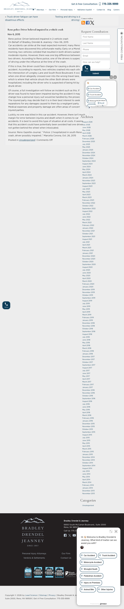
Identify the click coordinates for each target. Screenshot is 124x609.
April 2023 (86, 194)
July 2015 (86, 437)
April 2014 (86, 479)
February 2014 (88, 485)
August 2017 (87, 368)
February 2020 (88, 284)
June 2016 (86, 407)
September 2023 (89, 183)
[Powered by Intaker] (103, 604)
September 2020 (89, 264)
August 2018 (87, 334)
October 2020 (87, 261)
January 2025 (87, 150)
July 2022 (86, 214)
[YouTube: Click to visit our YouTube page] (74, 535)
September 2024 (89, 161)
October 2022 (87, 206)
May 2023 (86, 192)
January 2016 (87, 421)
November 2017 (88, 359)
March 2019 (86, 315)
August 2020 (87, 267)
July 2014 (86, 471)
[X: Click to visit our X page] (69, 535)
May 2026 (86, 130)
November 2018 (88, 326)
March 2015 (86, 449)
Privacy (52, 595)
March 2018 (86, 348)
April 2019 (86, 312)
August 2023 (87, 186)
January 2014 (87, 488)
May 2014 (86, 477)
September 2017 (88, 365)
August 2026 (87, 122)
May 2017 (86, 376)
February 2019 (88, 317)
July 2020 (86, 270)
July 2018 (86, 337)
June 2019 (86, 306)
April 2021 (86, 245)
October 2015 (87, 429)
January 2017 (87, 387)
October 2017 (87, 362)
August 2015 (87, 435)
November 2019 (88, 292)
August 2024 (87, 164)
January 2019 (87, 320)
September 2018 (88, 331)
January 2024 (87, 178)
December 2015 (88, 424)
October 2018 (87, 329)
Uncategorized (27, 140)
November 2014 (88, 460)
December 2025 (88, 141)
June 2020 (86, 273)
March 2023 (87, 197)
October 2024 (87, 158)
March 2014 (86, 482)
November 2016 (88, 393)
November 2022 (88, 203)
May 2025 (86, 147)
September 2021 (88, 236)
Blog (109, 10)
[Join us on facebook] (88, 22)
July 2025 (86, 144)
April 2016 (86, 412)
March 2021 (86, 247)
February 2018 (88, 351)
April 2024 (86, 172)
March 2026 (87, 136)
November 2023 (88, 180)
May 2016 (86, 410)
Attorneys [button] (40, 10)
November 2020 (88, 259)
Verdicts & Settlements (34, 558)
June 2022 (86, 217)
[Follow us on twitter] (92, 22)
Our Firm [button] (52, 10)
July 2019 (86, 303)
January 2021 (87, 253)
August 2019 (87, 301)
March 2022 (87, 222)
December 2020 (88, 256)
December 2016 (88, 390)
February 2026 (88, 139)
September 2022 (89, 208)
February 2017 (88, 384)
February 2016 (88, 418)
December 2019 (88, 289)
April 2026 (86, 133)
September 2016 (88, 398)
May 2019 (86, 309)
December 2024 (88, 152)
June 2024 (86, 166)
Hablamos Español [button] (84, 10)
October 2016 (87, 396)
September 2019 (88, 298)
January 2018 (87, 354)
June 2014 (86, 474)
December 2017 (88, 356)
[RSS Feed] (83, 22)
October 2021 (87, 234)
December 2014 (88, 457)
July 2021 (86, 242)
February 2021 (88, 250)
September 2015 (88, 432)
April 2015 (86, 446)
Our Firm (66, 553)
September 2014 (88, 465)
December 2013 (88, 491)
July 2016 (86, 404)
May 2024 (86, 169)
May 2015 (86, 443)
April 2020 (86, 278)
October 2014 (87, 463)
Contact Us (101, 10)
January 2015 (87, 454)
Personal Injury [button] (67, 10)
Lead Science (31, 595)
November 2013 (88, 493)
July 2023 (86, 189)
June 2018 (86, 340)
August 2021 (87, 239)
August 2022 (87, 211)
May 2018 (86, 342)
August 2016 (87, 401)
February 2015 (88, 451)
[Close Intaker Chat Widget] (116, 531)
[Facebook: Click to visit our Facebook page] (65, 535)
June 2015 (86, 440)
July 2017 (86, 370)
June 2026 (86, 127)
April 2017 (86, 379)
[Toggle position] (111, 531)
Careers (116, 10)
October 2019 (87, 295)
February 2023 (88, 200)
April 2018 (86, 345)
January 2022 (87, 228)
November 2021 (88, 231)
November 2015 (88, 426)
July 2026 (86, 125)
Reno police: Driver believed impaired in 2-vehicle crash (35, 29)
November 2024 (88, 155)
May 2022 (86, 220)
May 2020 (86, 275)
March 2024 (87, 175)
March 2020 (87, 281)
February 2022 (88, 225)
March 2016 (86, 415)
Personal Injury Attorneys (34, 553)
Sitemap (43, 595)
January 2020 (87, 287)
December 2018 (88, 323)
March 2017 (86, 382)
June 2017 (86, 373)
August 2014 (87, 468)
